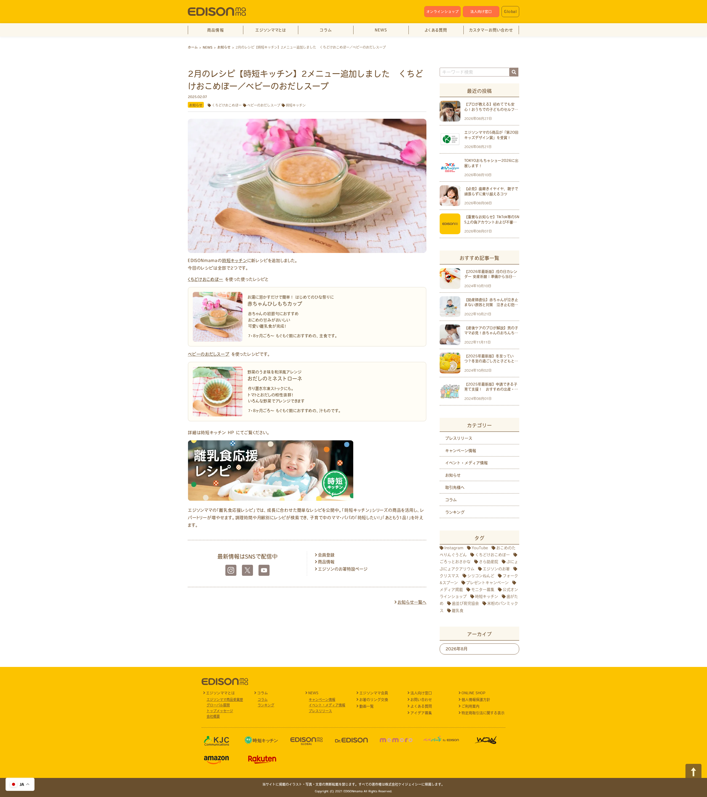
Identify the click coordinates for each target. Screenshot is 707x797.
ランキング (455, 512)
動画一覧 (366, 706)
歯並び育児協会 (465, 603)
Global (510, 12)
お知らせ (195, 105)
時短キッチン (296, 105)
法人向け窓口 (481, 12)
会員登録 (326, 555)
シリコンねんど (480, 576)
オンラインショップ (442, 12)
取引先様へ (455, 487)
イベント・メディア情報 (466, 463)
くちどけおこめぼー (227, 105)
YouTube (480, 548)
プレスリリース (458, 438)
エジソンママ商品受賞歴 (225, 699)
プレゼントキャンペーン (487, 583)
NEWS (381, 30)
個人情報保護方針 (475, 699)
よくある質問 (436, 30)
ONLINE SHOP (473, 693)
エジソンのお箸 (496, 569)
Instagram (453, 548)
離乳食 (457, 611)
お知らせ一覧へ (411, 602)
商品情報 (215, 30)
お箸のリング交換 (373, 699)
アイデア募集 (421, 713)
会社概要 (213, 716)
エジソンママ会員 (373, 693)
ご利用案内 (470, 706)
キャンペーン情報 (460, 451)
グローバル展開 (218, 705)
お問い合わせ (421, 699)
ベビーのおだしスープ (263, 105)
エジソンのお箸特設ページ (343, 569)
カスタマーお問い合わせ (491, 30)
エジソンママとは (270, 30)
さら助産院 (488, 562)
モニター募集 (482, 590)
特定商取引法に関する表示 (483, 713)
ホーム (193, 47)
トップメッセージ (220, 710)
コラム (326, 30)
